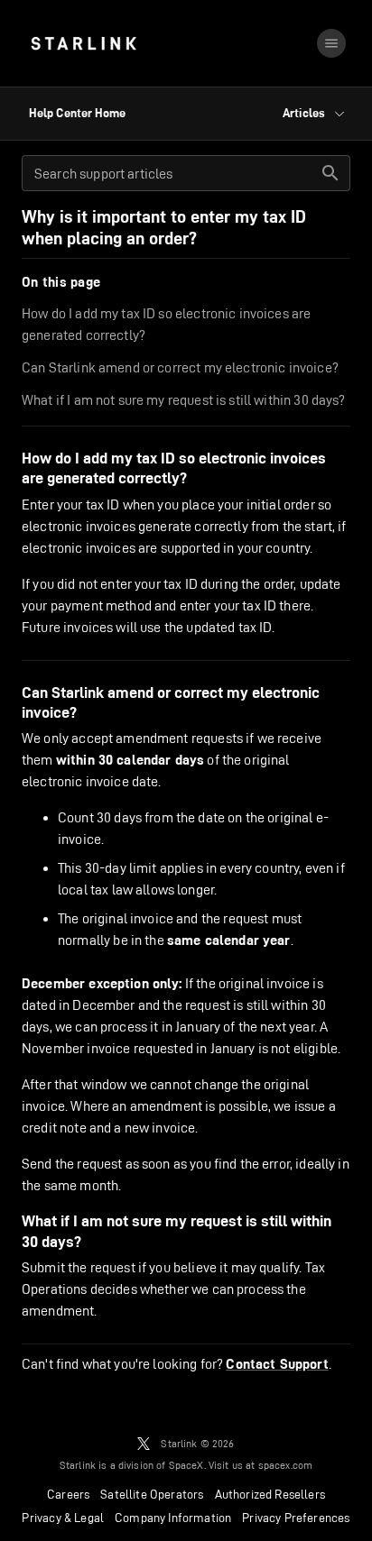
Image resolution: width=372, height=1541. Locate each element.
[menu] (331, 43)
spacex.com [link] (285, 1465)
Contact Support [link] (277, 1364)
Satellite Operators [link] (151, 1494)
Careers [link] (68, 1494)
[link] (83, 43)
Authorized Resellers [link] (270, 1494)
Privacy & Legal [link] (63, 1517)
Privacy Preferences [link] (295, 1517)
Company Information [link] (173, 1517)
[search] (330, 173)
